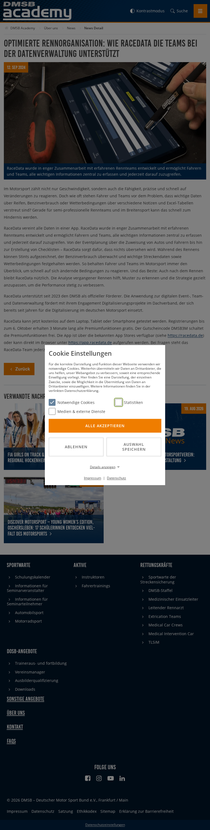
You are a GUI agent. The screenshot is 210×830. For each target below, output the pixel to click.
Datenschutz (116, 478)
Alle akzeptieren (105, 425)
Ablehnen (76, 446)
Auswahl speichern (134, 446)
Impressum (92, 478)
